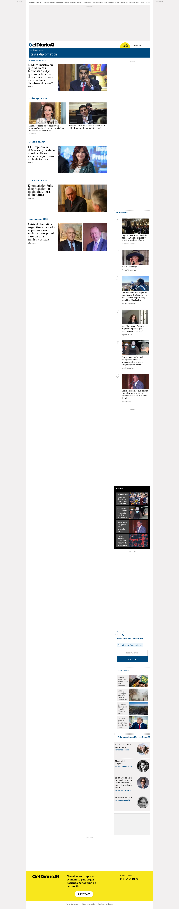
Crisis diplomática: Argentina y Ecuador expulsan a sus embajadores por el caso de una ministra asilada (42, 231)
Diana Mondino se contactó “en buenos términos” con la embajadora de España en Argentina (46, 128)
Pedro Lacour (126, 402)
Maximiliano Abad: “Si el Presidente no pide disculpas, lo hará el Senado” (87, 126)
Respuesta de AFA (134, 2)
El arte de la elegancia (131, 266)
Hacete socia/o (125, 45)
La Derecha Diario (86, 2)
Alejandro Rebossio (128, 303)
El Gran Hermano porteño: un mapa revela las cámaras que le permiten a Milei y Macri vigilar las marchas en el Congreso (122, 540)
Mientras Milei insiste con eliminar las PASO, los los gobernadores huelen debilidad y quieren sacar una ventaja (123, 499)
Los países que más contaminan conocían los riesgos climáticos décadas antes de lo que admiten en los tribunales (122, 722)
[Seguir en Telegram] (127, 879)
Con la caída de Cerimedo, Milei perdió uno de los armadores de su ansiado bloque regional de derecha (133, 361)
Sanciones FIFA (124, 2)
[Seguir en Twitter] (121, 879)
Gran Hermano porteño (62, 2)
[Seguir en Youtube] (133, 879)
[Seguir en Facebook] (123, 879)
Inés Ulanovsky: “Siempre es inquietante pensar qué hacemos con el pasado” (134, 328)
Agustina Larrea (127, 335)
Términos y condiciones (105, 904)
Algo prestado (149, 2)
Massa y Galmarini (108, 2)
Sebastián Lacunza (128, 244)
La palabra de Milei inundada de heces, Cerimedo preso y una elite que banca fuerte (134, 237)
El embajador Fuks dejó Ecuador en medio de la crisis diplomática (40, 190)
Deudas (117, 2)
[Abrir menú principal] (148, 45)
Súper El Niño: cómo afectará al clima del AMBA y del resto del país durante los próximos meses (122, 695)
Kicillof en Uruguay (98, 2)
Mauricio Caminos (128, 368)
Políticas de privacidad (88, 904)
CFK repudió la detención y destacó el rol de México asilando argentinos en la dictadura (41, 153)
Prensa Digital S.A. (72, 904)
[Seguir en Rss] (137, 879)
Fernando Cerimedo (75, 2)
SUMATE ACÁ (84, 894)
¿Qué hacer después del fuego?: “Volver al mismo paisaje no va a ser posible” (122, 709)
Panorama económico (49, 2)
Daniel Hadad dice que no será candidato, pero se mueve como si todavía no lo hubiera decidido (135, 394)
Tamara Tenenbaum (129, 270)
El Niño (142, 2)
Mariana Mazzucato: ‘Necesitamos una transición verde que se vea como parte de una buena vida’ (123, 681)
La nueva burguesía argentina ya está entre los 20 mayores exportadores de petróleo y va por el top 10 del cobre (134, 296)
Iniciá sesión (137, 45)
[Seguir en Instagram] (130, 879)
